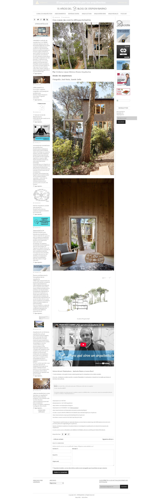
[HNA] (123, 79)
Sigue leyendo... (38, 73)
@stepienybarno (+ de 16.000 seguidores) (62, 403)
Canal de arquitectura (44, 14)
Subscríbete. (85, 497)
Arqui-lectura (87, 14)
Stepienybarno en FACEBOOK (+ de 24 (65, 408)
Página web (56, 461)
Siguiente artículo (108, 439)
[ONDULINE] (123, 91)
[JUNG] (123, 51)
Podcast (124, 14)
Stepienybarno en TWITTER (59, 400)
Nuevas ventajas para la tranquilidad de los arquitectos (40, 277)
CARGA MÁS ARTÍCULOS (41, 411)
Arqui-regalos (113, 14)
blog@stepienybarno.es (69, 393)
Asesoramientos (60, 14)
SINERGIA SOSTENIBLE (78, 430)
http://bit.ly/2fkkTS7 (62, 388)
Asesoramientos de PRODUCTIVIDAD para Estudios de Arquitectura (40, 232)
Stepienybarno (67, 371)
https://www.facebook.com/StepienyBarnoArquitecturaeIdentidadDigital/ (70, 410)
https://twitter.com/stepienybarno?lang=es (63, 405)
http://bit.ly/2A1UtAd (77, 417)
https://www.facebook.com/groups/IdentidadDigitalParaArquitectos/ (69, 415)
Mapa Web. (78, 497)
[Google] (68, 434)
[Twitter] (65, 434)
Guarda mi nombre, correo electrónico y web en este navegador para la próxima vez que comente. (80, 468)
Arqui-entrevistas (100, 14)
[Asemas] (81, 2)
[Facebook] (62, 434)
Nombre (55, 448)
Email (55, 455)
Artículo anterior (58, 439)
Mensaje (75, 448)
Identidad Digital (73, 14)
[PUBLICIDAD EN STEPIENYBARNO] (123, 23)
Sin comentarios (66, 17)
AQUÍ (88, 319)
